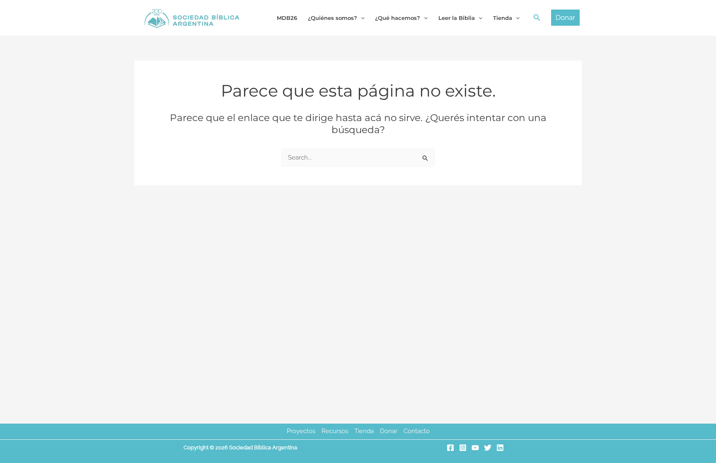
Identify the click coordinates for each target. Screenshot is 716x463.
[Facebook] (450, 447)
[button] (537, 17)
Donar (388, 431)
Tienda (364, 431)
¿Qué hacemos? (397, 18)
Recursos (335, 431)
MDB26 (287, 18)
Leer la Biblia (456, 18)
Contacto (417, 431)
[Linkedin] (500, 447)
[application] (361, 18)
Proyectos (301, 431)
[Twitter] (487, 447)
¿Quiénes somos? (332, 18)
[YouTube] (475, 447)
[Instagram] (463, 447)
